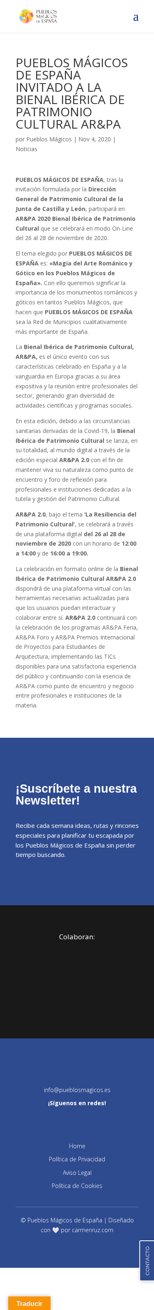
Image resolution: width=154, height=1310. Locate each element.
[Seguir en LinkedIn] (69, 1119)
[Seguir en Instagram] (34, 1119)
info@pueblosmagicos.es (77, 1090)
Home (77, 1146)
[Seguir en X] (86, 1119)
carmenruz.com (92, 1230)
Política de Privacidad (77, 1159)
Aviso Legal (77, 1172)
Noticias (26, 149)
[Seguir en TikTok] (103, 1119)
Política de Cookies (77, 1186)
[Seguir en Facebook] (51, 1119)
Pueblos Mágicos (49, 139)
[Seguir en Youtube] (120, 1119)
